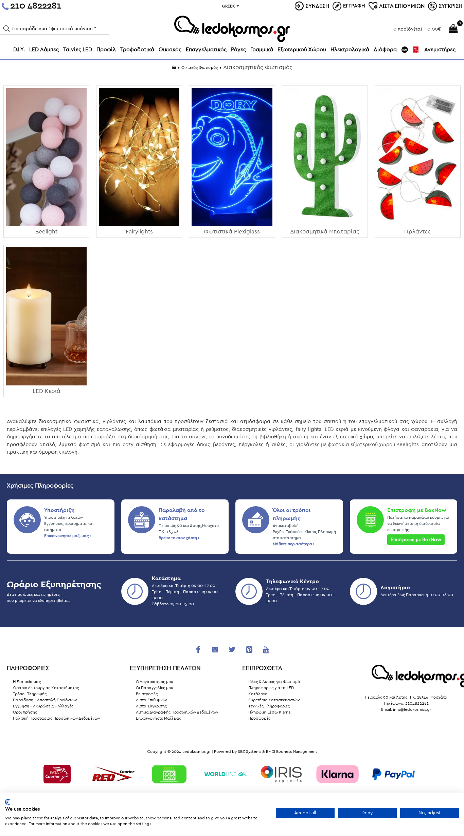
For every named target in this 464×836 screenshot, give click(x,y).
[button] (6, 28)
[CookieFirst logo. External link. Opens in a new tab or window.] (7, 802)
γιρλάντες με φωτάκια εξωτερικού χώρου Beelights (357, 444)
